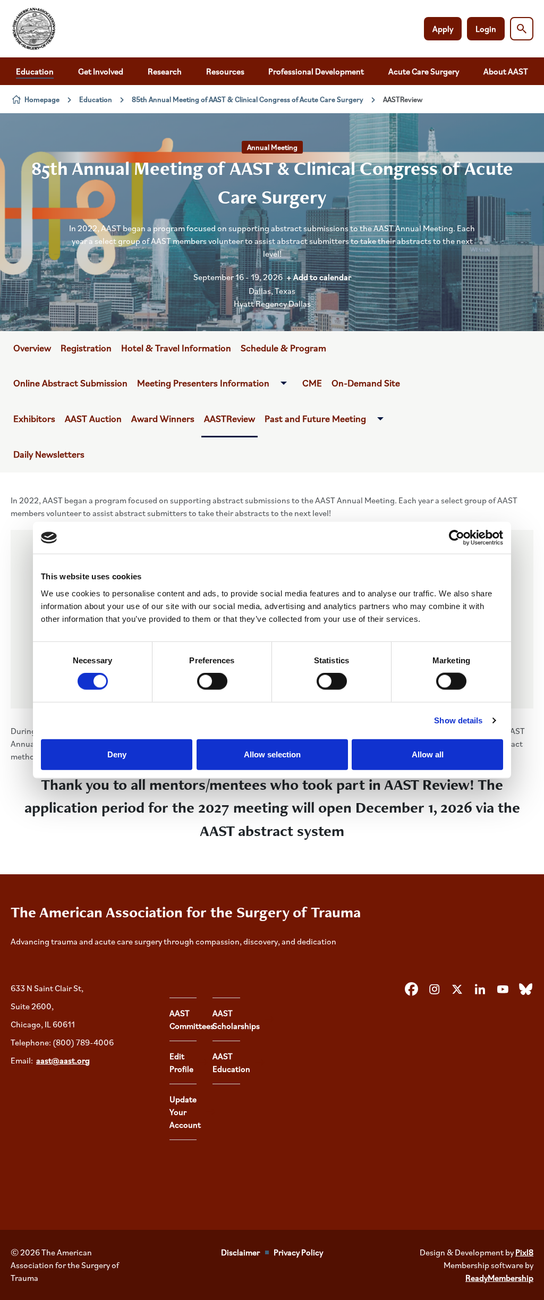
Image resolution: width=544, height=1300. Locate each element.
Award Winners (162, 418)
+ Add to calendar (318, 277)
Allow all (428, 753)
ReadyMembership (499, 1277)
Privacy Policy (298, 1252)
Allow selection (272, 753)
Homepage (42, 99)
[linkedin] (480, 990)
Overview (32, 347)
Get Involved (100, 71)
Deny (116, 753)
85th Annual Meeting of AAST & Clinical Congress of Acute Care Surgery (247, 99)
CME (312, 383)
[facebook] (411, 990)
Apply (442, 28)
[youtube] (503, 990)
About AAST (505, 71)
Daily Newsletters (48, 454)
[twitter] (457, 990)
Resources (225, 71)
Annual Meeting (272, 146)
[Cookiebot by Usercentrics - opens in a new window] (456, 538)
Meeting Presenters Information (203, 383)
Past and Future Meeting (315, 418)
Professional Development (316, 71)
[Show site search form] (521, 28)
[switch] (212, 681)
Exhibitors (34, 418)
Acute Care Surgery (423, 71)
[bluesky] (525, 990)
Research (165, 71)
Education (35, 71)
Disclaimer (240, 1252)
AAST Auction (93, 418)
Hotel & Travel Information (176, 347)
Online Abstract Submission (70, 383)
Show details (458, 720)
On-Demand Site (366, 383)
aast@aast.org (63, 1060)
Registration (86, 347)
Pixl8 (524, 1252)
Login (485, 28)
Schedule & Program (283, 347)
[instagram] (434, 990)
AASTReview (229, 418)
